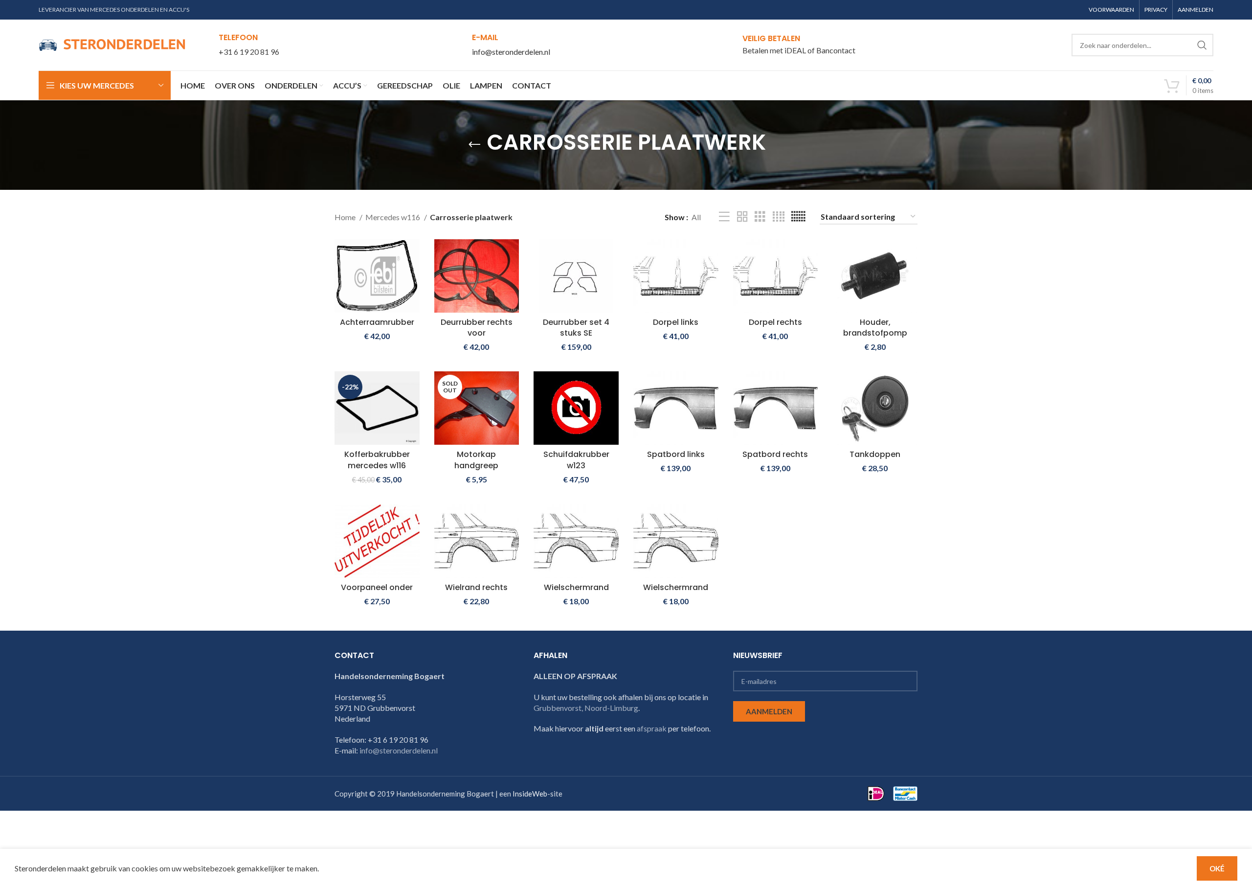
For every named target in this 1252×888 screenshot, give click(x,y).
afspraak (652, 728)
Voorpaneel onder (377, 587)
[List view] (724, 217)
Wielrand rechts (476, 587)
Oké (1217, 868)
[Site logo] (112, 43)
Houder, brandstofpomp (875, 328)
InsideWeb (530, 793)
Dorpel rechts (775, 322)
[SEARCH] (1202, 45)
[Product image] (874, 276)
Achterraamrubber (377, 322)
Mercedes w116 (393, 217)
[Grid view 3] (760, 217)
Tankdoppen (875, 454)
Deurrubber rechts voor (477, 328)
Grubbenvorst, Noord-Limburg (586, 707)
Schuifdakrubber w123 (576, 460)
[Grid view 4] (778, 217)
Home (346, 217)
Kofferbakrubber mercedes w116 (377, 460)
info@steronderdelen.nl (511, 51)
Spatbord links (676, 454)
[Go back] (474, 145)
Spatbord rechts (775, 454)
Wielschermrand (576, 587)
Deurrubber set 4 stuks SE (576, 328)
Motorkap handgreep (476, 460)
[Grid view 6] (798, 217)
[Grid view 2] (742, 217)
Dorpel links (675, 322)
